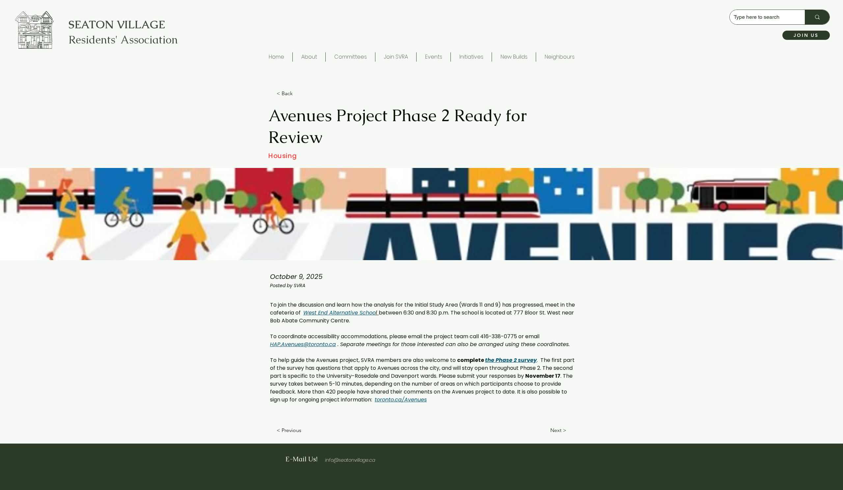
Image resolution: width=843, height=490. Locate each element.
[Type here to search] (817, 17)
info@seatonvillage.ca (350, 460)
